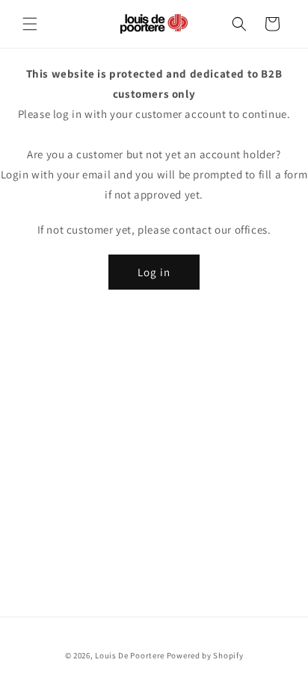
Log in (154, 272)
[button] (29, 23)
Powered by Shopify (205, 655)
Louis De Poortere (129, 655)
